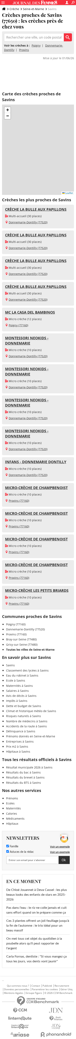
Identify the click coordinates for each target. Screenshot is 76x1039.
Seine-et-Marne (33, 9)
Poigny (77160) (18, 325)
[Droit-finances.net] (56, 1018)
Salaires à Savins (17, 691)
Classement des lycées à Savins (27, 670)
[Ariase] (20, 1034)
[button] (7, 110)
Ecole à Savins (15, 680)
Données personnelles (16, 989)
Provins (24, 50)
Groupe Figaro (34, 993)
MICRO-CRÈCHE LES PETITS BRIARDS (37, 590)
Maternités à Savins (19, 686)
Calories (11, 813)
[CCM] (20, 1010)
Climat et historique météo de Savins (31, 711)
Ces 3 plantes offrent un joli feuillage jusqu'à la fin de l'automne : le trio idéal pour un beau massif (37, 925)
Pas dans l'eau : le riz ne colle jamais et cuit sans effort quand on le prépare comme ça (36, 910)
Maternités (13, 808)
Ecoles (10, 803)
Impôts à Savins (16, 701)
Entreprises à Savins (20, 741)
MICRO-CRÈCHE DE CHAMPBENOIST (36, 487)
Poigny (36, 45)
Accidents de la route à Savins (26, 726)
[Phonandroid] (56, 1034)
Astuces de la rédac (21, 852)
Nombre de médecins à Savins (26, 721)
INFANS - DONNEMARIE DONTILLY (35, 461)
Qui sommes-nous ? (18, 985)
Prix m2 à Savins (17, 746)
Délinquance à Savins (20, 731)
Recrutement (62, 985)
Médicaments (15, 818)
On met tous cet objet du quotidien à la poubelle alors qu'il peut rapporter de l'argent (34, 943)
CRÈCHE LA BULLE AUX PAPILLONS (35, 209)
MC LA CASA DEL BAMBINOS (30, 312)
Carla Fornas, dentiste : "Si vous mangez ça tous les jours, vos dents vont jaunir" (36, 959)
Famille (13, 846)
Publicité (47, 985)
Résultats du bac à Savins (23, 772)
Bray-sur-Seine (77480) (21, 639)
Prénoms (12, 798)
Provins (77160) (19, 501)
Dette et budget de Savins (23, 706)
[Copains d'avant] (20, 1026)
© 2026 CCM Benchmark (58, 993)
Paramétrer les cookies (45, 989)
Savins (10, 665)
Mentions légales (13, 993)
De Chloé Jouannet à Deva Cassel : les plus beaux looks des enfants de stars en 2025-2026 (36, 894)
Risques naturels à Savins (23, 716)
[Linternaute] (20, 1018)
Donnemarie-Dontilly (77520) (28, 222)
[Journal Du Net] (56, 1010)
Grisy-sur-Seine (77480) (21, 644)
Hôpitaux (12, 823)
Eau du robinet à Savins (22, 675)
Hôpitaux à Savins (18, 751)
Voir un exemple (60, 846)
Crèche (14, 9)
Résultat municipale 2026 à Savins (29, 767)
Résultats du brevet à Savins (25, 777)
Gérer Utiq (66, 989)
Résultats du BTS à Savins (23, 783)
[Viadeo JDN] (56, 1026)
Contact (35, 985)
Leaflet (69, 193)
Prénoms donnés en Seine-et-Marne (30, 736)
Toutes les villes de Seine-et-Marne (30, 649)
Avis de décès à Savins (21, 696)
